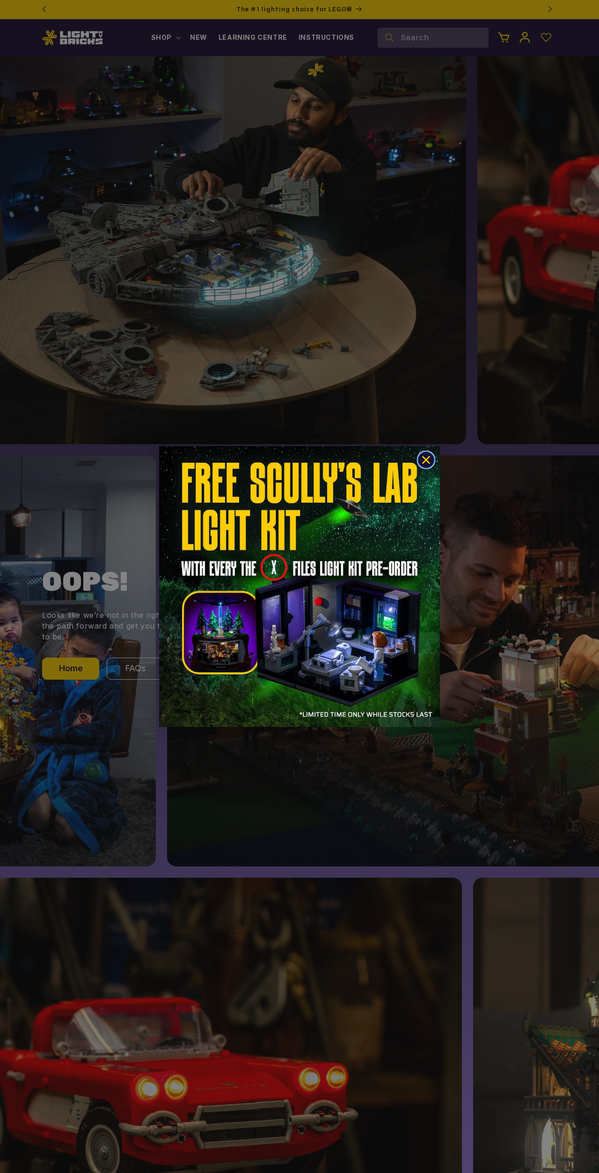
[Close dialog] (426, 460)
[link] (299, 586)
